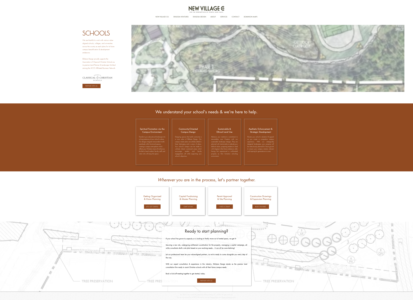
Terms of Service (227, 297)
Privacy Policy (214, 297)
